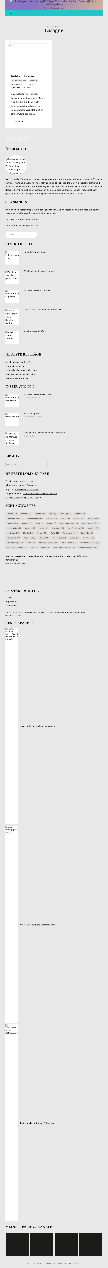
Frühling (65, 514)
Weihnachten (69, 543)
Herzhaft (92, 518)
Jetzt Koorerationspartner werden (22, 219)
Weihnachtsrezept (88, 547)
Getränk (51, 518)
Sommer (88, 538)
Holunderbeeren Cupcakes (37, 290)
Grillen (65, 518)
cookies (26, 514)
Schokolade (59, 538)
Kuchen (30, 528)
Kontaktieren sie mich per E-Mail (21, 225)
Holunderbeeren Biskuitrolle (37, 394)
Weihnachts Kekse (40, 547)
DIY (53, 514)
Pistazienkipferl (31, 413)
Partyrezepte (70, 533)
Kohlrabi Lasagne (23, 76)
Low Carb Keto (76, 528)
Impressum (9, 564)
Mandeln (93, 528)
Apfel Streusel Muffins (35, 331)
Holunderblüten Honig (34, 252)
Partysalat (87, 533)
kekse (26, 523)
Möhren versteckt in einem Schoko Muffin (44, 309)
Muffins (28, 533)
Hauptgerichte (19, 80)
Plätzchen (30, 538)
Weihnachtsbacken (89, 543)
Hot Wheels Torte (24, 481)
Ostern (42, 533)
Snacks (74, 538)
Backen (12, 514)
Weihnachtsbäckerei (17, 547)
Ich (6, 498)
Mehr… (18, 121)
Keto (39, 523)
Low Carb (58, 528)
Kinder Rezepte (90, 523)
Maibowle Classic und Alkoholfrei (20, 374)
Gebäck (80, 514)
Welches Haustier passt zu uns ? (40, 271)
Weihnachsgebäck (48, 543)
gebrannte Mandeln (14, 366)
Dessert (40, 514)
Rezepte (33, 80)
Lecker (43, 528)
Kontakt (9, 597)
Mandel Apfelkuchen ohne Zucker (40, 494)
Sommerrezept (15, 543)
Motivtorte (13, 533)
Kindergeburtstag (69, 523)
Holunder (12, 523)
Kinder (51, 523)
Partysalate (13, 538)
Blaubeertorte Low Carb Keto (26, 498)
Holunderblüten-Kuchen (16, 379)
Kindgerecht (14, 528)
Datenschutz (20, 564)
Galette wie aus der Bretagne (18, 362)
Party (55, 533)
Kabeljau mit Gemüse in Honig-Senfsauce (44, 432)
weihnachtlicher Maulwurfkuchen (21, 370)
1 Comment (30, 85)
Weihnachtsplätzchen (64, 547)
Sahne (44, 538)
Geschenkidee (35, 518)
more (80, 193)
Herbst (78, 518)
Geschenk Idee (15, 518)
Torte (31, 543)
